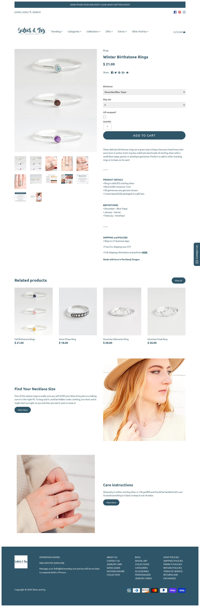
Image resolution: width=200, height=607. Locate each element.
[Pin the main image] (119, 72)
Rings (106, 50)
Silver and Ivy (38, 589)
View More (23, 410)
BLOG (137, 557)
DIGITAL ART (141, 560)
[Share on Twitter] (116, 72)
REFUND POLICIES (172, 567)
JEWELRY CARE (114, 564)
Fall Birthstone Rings (25, 339)
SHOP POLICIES (171, 557)
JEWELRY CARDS (143, 578)
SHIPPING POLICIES (173, 560)
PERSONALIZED (143, 574)
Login (18, 12)
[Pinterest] (179, 12)
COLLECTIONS (142, 564)
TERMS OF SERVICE (173, 571)
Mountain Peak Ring (157, 339)
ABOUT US (112, 557)
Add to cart (144, 135)
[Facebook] (175, 12)
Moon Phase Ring (67, 339)
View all (178, 280)
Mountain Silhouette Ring (116, 339)
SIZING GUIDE (113, 567)
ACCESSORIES (142, 571)
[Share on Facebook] (112, 72)
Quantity (107, 121)
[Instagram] (184, 12)
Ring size (107, 100)
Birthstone (108, 87)
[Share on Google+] (123, 72)
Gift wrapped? (109, 112)
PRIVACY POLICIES (172, 564)
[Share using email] (127, 72)
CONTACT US (113, 560)
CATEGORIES (141, 567)
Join (25, 12)
